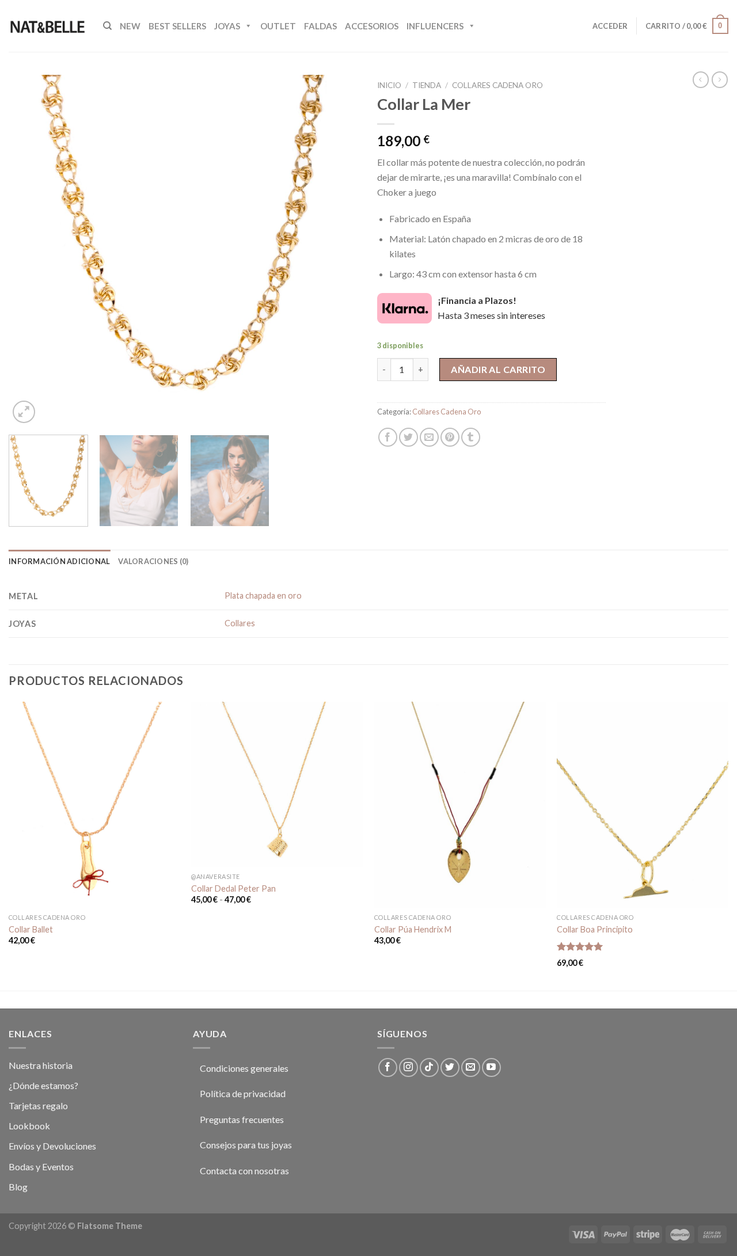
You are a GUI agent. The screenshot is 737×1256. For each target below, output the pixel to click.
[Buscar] (107, 26)
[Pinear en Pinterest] (449, 437)
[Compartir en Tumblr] (470, 437)
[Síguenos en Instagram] (408, 1067)
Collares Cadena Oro (497, 85)
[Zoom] (24, 412)
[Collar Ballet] (94, 804)
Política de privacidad (243, 1093)
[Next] (338, 250)
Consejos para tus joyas (246, 1144)
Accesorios (371, 26)
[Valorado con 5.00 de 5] (580, 946)
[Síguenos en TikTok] (429, 1067)
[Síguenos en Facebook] (387, 1067)
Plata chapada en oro (263, 595)
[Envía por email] (429, 437)
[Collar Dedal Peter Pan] (277, 784)
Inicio (389, 85)
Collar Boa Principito (595, 929)
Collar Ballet (31, 929)
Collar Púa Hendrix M (412, 929)
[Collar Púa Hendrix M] (460, 804)
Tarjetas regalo (38, 1105)
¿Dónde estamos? (43, 1085)
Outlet (278, 26)
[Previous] (30, 250)
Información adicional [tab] (59, 561)
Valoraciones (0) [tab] (153, 561)
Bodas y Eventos (41, 1166)
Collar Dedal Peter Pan (233, 888)
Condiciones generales (244, 1068)
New (130, 26)
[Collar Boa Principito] (642, 804)
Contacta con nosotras (244, 1170)
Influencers (435, 26)
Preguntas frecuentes (242, 1119)
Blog (18, 1186)
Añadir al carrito (498, 369)
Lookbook (29, 1125)
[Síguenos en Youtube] (491, 1067)
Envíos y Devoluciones (52, 1145)
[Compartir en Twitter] (408, 437)
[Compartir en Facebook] (387, 437)
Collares (240, 623)
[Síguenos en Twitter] (449, 1067)
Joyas (227, 26)
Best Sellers (177, 26)
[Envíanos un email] (470, 1067)
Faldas (320, 26)
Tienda (426, 85)
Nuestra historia (41, 1065)
